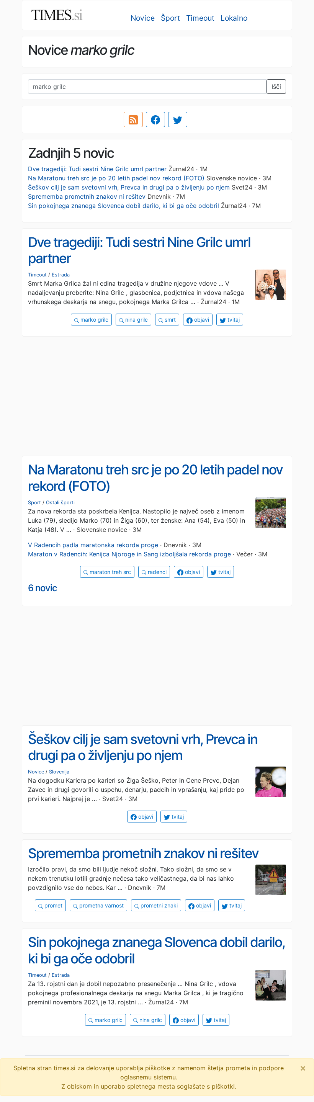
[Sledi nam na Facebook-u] (155, 119)
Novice (143, 18)
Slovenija (59, 772)
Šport (170, 18)
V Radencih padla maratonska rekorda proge (93, 545)
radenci (156, 572)
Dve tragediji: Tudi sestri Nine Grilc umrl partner (97, 169)
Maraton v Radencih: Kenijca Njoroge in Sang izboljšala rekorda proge (129, 554)
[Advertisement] (157, 396)
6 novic (42, 588)
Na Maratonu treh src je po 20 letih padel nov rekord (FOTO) (116, 178)
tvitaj (233, 319)
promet (52, 905)
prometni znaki (158, 905)
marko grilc (93, 319)
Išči (276, 86)
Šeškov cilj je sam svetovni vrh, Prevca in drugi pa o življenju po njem (129, 187)
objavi (201, 319)
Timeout (200, 18)
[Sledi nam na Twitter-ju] (177, 119)
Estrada (61, 275)
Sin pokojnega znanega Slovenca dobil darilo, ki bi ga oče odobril (123, 205)
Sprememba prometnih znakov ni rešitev (87, 196)
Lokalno (234, 18)
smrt (169, 319)
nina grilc (136, 319)
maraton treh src (109, 572)
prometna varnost (101, 905)
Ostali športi (60, 502)
